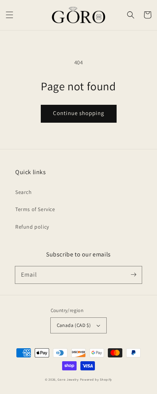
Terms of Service (35, 209)
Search (23, 192)
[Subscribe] (133, 274)
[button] (9, 14)
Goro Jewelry (68, 379)
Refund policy (32, 226)
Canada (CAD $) (74, 325)
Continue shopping (78, 113)
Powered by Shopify (96, 379)
